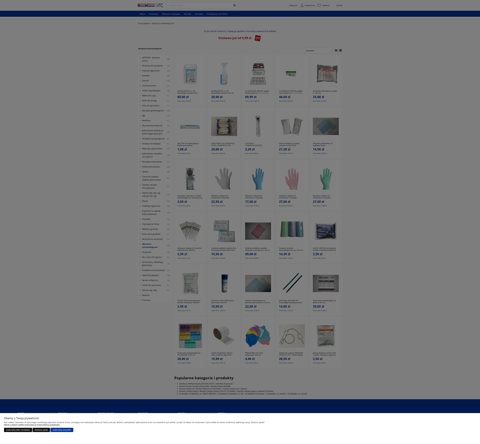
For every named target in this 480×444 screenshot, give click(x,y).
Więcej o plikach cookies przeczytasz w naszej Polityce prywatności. (32, 424)
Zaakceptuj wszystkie (61, 430)
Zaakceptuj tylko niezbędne (18, 430)
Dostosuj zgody (41, 430)
